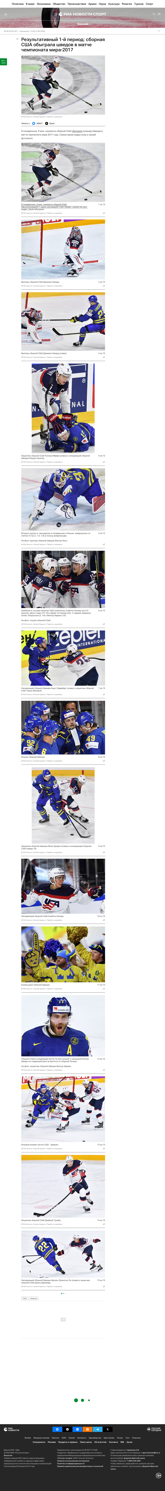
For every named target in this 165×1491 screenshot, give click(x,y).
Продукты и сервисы (67, 1442)
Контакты (113, 1442)
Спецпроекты (39, 1442)
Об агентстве (100, 1442)
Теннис (120, 1438)
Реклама (52, 1442)
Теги (127, 1438)
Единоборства (95, 1438)
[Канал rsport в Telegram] (97, 1429)
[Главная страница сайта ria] (74, 14)
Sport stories (109, 1438)
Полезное (136, 1438)
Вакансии (8, 1455)
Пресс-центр (86, 1442)
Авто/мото (81, 1438)
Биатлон (55, 1438)
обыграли (77, 131)
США (25, 1298)
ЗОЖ (64, 1438)
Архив (129, 1442)
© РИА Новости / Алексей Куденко (33, 117)
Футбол (27, 1438)
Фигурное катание (41, 1438)
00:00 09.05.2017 (11, 31)
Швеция (33, 1298)
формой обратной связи (134, 1458)
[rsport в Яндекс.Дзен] (67, 1429)
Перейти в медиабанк (54, 117)
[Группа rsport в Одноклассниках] (87, 1429)
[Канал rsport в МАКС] (57, 1429)
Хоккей (72, 1438)
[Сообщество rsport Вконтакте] (77, 1429)
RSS (122, 1442)
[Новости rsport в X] (108, 1429)
